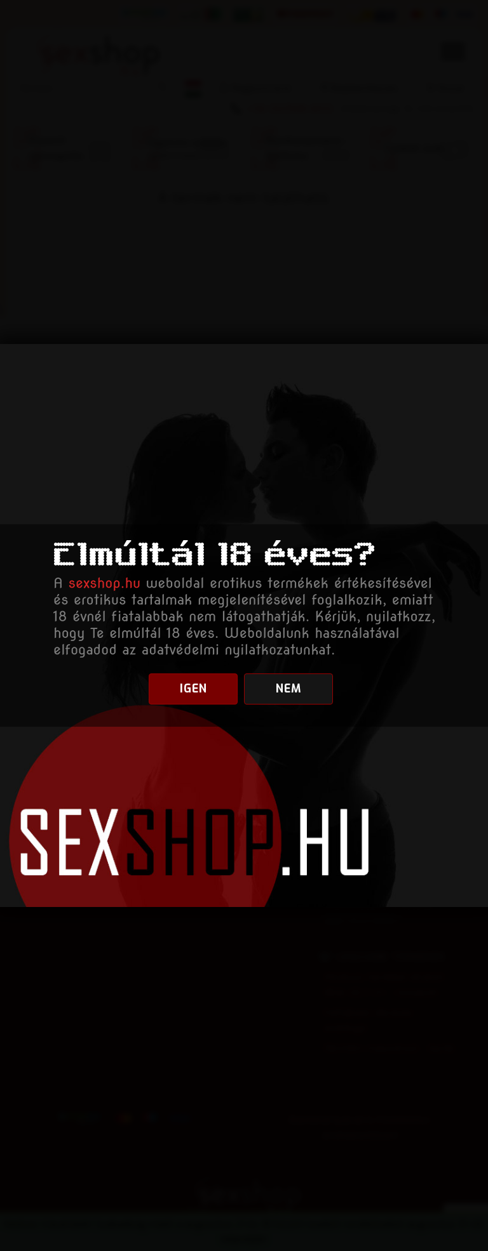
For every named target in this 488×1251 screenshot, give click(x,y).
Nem (289, 688)
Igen (193, 688)
